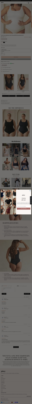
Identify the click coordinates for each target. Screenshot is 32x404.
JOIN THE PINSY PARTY (24, 208)
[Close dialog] (30, 190)
